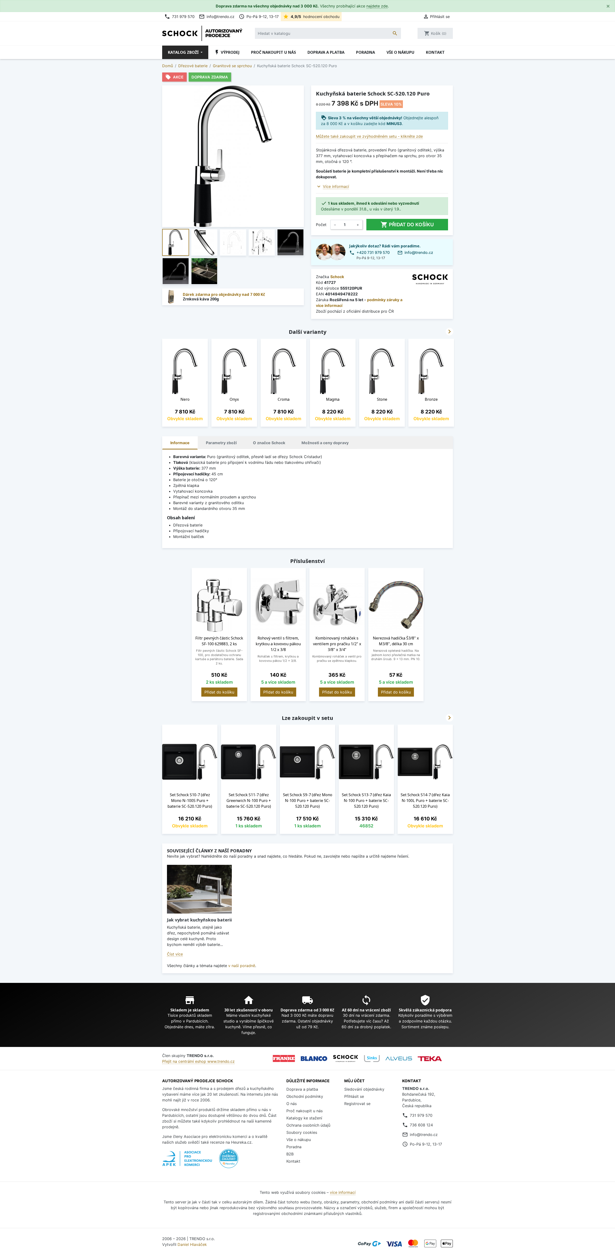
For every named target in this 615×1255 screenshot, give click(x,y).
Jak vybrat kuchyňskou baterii (199, 920)
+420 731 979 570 (373, 252)
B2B (290, 1154)
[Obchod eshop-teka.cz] (430, 1059)
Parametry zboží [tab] (221, 442)
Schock (337, 276)
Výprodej (227, 52)
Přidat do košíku (407, 224)
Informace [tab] (180, 442)
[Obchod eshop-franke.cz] (284, 1058)
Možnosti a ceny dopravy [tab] (325, 442)
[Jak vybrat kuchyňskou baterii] (199, 889)
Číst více (175, 954)
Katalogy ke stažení (304, 1118)
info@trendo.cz (216, 16)
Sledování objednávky (364, 1089)
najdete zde (377, 6)
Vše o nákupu (400, 52)
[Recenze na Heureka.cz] (228, 1161)
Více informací (336, 186)
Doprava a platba (326, 52)
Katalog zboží (184, 52)
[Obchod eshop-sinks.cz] (372, 1058)
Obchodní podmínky (304, 1096)
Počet (321, 224)
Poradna (365, 52)
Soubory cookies (301, 1132)
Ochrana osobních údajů (308, 1125)
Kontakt (435, 52)
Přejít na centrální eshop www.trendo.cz (198, 1061)
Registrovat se (357, 1103)
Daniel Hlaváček (192, 1244)
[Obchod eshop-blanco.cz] (314, 1059)
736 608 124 (421, 1125)
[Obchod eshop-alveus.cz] (399, 1058)
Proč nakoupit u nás (273, 52)
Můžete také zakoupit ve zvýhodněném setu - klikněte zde (369, 136)
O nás (291, 1103)
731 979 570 (179, 16)
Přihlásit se (354, 1096)
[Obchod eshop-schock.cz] (345, 1058)
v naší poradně (241, 965)
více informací (343, 1192)
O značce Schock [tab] (269, 442)
